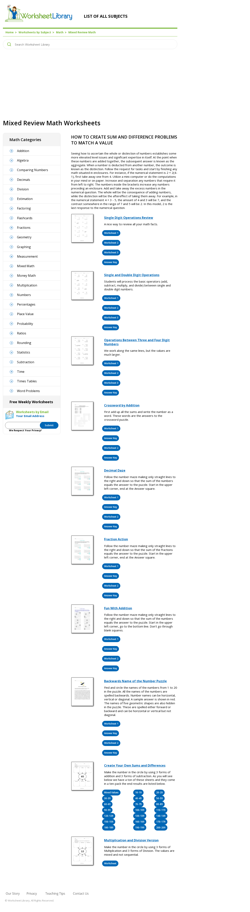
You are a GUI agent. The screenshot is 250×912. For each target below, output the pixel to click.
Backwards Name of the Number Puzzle (135, 681)
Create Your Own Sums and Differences (134, 765)
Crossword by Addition (121, 405)
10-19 (138, 792)
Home (9, 32)
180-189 (108, 827)
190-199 (139, 827)
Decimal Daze (114, 470)
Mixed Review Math (82, 32)
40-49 (138, 798)
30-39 (107, 798)
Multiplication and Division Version (131, 840)
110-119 (160, 810)
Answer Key (110, 262)
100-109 (139, 810)
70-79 (138, 804)
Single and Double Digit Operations (131, 275)
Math (59, 32)
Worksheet (110, 863)
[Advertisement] (90, 84)
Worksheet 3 (111, 252)
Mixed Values (111, 792)
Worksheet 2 (111, 242)
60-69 (107, 804)
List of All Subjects (106, 16)
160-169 (139, 821)
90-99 (107, 810)
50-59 (159, 798)
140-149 (160, 815)
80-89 (159, 804)
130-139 (139, 815)
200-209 (160, 827)
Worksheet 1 (111, 233)
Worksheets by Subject (35, 32)
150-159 (108, 821)
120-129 (108, 815)
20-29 (159, 792)
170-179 (160, 821)
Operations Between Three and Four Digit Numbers (137, 342)
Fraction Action (116, 539)
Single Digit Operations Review (128, 218)
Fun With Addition (118, 608)
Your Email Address (30, 416)
